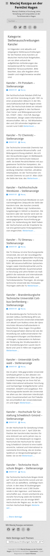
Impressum (34, 551)
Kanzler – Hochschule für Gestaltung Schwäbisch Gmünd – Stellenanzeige (24, 415)
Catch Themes (30, 554)
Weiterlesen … (29, 126)
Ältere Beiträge (14, 516)
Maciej (23, 90)
